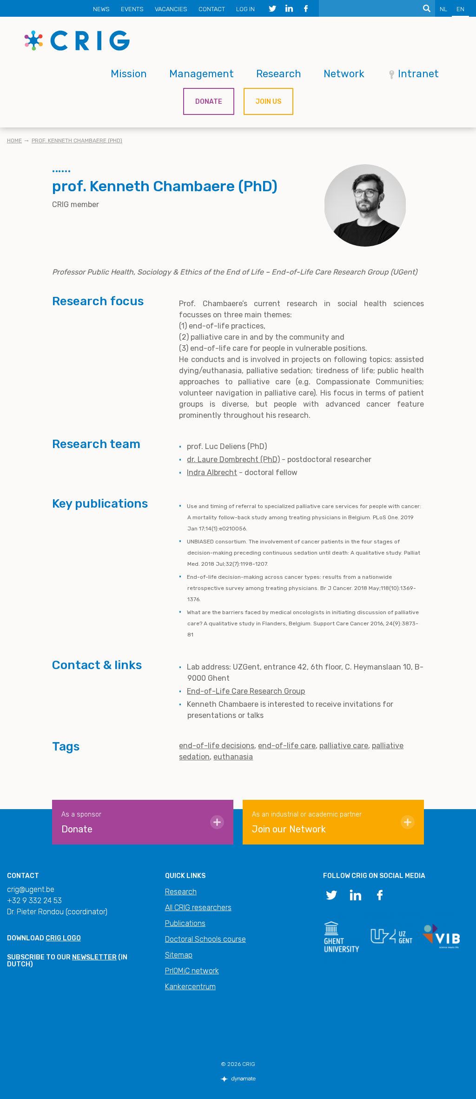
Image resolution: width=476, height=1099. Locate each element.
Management (201, 73)
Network (344, 73)
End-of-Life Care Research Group (246, 691)
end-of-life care (287, 745)
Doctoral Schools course (205, 939)
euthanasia (233, 756)
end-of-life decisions (216, 745)
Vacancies (171, 9)
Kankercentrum (190, 986)
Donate (208, 102)
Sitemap (178, 955)
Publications (185, 923)
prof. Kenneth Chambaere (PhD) (77, 140)
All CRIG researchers (198, 907)
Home (14, 140)
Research (278, 73)
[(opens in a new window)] (272, 8)
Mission (129, 73)
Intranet (418, 73)
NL (443, 9)
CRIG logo (63, 938)
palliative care (343, 745)
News (101, 9)
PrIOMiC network (192, 970)
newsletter (94, 957)
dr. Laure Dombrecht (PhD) (233, 459)
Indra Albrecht (212, 472)
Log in (245, 9)
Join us (268, 102)
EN (460, 9)
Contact (211, 9)
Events (132, 9)
